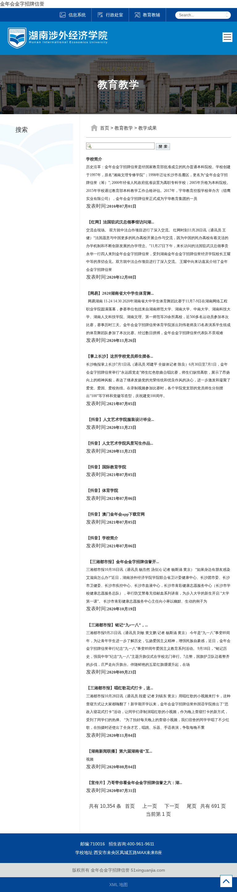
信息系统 (77, 14)
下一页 (171, 806)
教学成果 (147, 128)
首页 (104, 128)
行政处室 (114, 14)
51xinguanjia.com (148, 870)
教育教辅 (151, 14)
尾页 (192, 806)
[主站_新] (57, 31)
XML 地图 (118, 884)
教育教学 (123, 128)
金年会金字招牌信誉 (22, 3)
